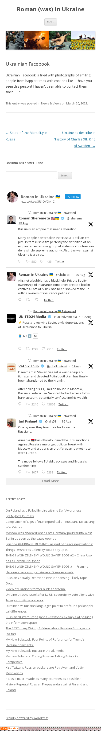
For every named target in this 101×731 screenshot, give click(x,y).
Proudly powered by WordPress (27, 718)
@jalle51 (50, 421)
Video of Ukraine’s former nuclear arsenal (36, 589)
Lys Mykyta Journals (20, 516)
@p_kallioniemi (57, 366)
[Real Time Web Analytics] (9, 729)
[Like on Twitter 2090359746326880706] (38, 299)
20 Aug (80, 275)
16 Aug (66, 421)
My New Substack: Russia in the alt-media (35, 651)
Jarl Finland (28, 421)
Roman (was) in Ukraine (50, 9)
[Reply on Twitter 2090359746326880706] (21, 299)
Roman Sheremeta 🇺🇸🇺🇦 (39, 218)
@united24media (65, 317)
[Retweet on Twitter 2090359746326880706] (29, 299)
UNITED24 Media (32, 316)
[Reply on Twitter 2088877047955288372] (21, 471)
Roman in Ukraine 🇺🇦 (36, 274)
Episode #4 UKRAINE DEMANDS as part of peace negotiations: (49, 544)
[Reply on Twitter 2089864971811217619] (21, 348)
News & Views (51, 103)
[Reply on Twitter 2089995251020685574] (21, 403)
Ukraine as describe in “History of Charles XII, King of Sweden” (74, 139)
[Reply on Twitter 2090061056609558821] (21, 261)
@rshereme (74, 218)
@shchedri (63, 275)
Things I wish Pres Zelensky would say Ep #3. (37, 550)
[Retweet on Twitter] (29, 212)
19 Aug (23, 223)
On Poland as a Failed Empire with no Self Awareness (44, 510)
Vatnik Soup (29, 366)
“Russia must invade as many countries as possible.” (43, 679)
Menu (50, 22)
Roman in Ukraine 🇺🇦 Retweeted (54, 213)
